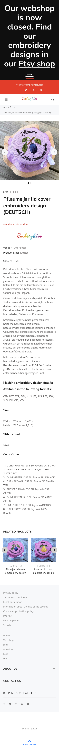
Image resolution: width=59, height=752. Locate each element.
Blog (5, 644)
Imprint (7, 615)
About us (8, 649)
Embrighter (19, 247)
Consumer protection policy (18, 611)
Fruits (12, 107)
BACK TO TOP (29, 744)
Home (4, 107)
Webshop (8, 640)
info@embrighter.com (31, 84)
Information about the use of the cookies (25, 606)
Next (54, 152)
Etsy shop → (37, 68)
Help (5, 658)
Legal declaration (12, 602)
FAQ (5, 653)
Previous (5, 152)
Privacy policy (10, 592)
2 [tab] (30, 183)
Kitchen (24, 252)
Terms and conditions (15, 597)
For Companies (11, 620)
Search (7, 625)
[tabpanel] (29, 150)
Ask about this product (15, 224)
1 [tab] (28, 183)
